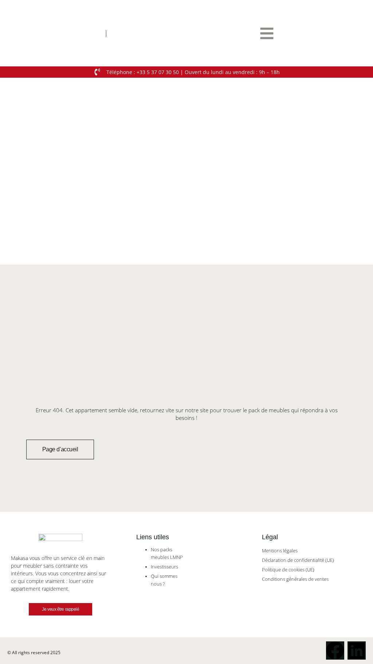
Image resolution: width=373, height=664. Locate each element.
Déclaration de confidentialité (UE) (298, 560)
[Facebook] (335, 650)
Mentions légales (280, 550)
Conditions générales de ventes (295, 579)
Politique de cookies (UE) (288, 569)
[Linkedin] (357, 650)
